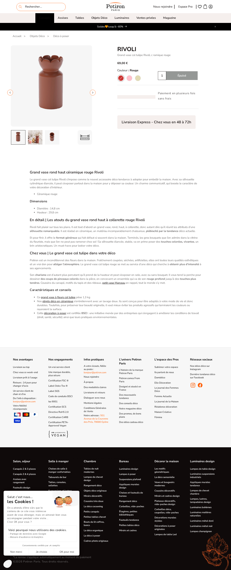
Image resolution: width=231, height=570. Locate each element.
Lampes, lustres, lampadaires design (200, 500)
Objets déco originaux (95, 490)
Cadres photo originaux (96, 541)
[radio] (121, 78)
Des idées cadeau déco (131, 422)
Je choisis (41, 551)
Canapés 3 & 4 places (24, 474)
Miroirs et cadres (128, 530)
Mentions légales (93, 403)
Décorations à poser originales (164, 527)
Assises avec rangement (19, 481)
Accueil (17, 36)
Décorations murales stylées (165, 519)
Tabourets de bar (57, 477)
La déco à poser (92, 535)
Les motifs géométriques (161, 470)
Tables (79, 18)
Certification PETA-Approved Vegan (58, 424)
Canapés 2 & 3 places (24, 469)
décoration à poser (55, 313)
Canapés (45, 18)
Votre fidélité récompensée (20, 407)
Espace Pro (185, 7)
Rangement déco (93, 485)
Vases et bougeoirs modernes (164, 484)
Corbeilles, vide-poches (131, 506)
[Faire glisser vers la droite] (93, 92)
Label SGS (53, 391)
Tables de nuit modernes (91, 470)
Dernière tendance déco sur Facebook (202, 376)
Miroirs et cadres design (167, 496)
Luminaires (122, 18)
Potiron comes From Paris (129, 380)
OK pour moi (67, 551)
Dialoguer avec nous (94, 397)
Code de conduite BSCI (60, 396)
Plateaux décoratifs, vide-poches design (165, 502)
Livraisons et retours (94, 392)
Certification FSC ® (58, 380)
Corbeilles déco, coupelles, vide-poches (166, 511)
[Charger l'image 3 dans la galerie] (52, 137)
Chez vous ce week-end (25, 372)
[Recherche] (20, 7)
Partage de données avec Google (28, 534)
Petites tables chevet (95, 517)
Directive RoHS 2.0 (58, 412)
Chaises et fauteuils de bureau (131, 494)
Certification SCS (57, 406)
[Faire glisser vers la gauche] (10, 92)
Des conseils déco (128, 403)
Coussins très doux (93, 501)
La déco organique (93, 530)
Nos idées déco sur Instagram (200, 367)
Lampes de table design (202, 469)
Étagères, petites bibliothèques (128, 513)
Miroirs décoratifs (93, 496)
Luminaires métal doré (201, 521)
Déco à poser (61, 36)
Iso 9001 (53, 401)
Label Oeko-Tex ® (58, 386)
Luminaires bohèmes (201, 507)
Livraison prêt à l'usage (25, 377)
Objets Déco (99, 18)
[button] (44, 18)
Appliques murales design (129, 486)
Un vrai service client (59, 367)
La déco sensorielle (164, 477)
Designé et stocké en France (130, 388)
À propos (88, 382)
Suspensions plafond (130, 479)
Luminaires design (128, 469)
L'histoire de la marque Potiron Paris (131, 371)
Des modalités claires (95, 387)
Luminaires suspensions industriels (202, 475)
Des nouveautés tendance (127, 396)
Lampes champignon (201, 531)
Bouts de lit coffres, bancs (94, 523)
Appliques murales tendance (200, 484)
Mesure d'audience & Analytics (26, 537)
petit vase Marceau (113, 283)
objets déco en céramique (57, 301)
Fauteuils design (21, 487)
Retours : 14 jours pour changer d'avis (25, 384)
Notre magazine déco (130, 408)
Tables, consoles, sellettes (57, 484)
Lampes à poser (127, 474)
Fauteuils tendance (129, 520)
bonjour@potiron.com (24, 401)
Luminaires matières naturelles (200, 514)
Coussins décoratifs (164, 490)
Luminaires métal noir (201, 526)
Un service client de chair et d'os (23, 392)
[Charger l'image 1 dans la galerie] (18, 137)
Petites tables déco (129, 525)
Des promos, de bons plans (130, 415)
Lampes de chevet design (93, 478)
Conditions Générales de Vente (95, 409)
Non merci (16, 551)
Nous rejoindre (163, 7)
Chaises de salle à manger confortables (59, 470)
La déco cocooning (93, 506)
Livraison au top (21, 367)
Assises (63, 18)
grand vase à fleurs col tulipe (58, 297)
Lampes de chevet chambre (199, 492)
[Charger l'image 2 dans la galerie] (35, 137)
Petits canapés (91, 511)
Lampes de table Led (165, 534)
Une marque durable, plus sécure (59, 374)
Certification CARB (58, 417)
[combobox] (41, 7)
